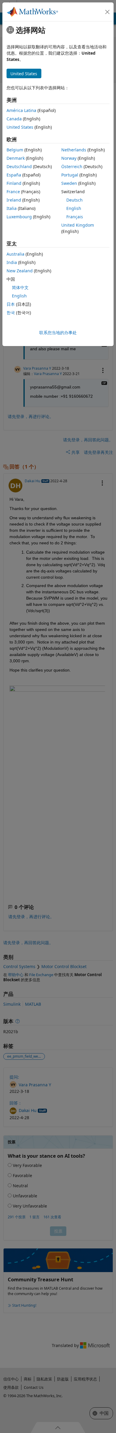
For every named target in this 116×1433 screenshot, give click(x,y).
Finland (14, 183)
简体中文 (20, 287)
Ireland (14, 200)
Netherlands (73, 150)
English (73, 208)
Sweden (69, 183)
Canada (14, 119)
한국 (11, 312)
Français (74, 216)
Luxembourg (19, 216)
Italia (12, 208)
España (14, 175)
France (13, 191)
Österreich (71, 166)
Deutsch (74, 200)
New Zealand (20, 271)
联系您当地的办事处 (58, 332)
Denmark (16, 158)
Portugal (69, 175)
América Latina (21, 110)
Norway (68, 158)
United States (20, 127)
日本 (11, 304)
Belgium (15, 150)
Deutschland (19, 166)
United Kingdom (77, 225)
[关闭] (107, 12)
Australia (15, 254)
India (12, 262)
